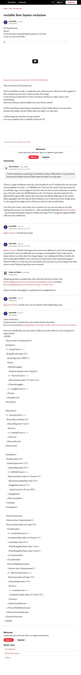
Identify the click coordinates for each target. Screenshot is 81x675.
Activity (7, 658)
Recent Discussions (12, 653)
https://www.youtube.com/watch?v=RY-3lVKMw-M (26, 80)
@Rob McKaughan (68, 210)
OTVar (28, 142)
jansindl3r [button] (12, 21)
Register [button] (46, 157)
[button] (6, 22)
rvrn (27, 188)
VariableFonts (21, 142)
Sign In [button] (34, 157)
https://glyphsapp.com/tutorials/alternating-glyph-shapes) (28, 282)
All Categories (10, 649)
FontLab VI (12, 142)
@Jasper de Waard (11, 305)
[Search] (53, 2)
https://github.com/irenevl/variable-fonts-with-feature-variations (48, 325)
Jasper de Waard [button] (15, 272)
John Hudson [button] (14, 167)
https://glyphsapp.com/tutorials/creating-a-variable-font (29, 285)
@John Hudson (10, 233)
